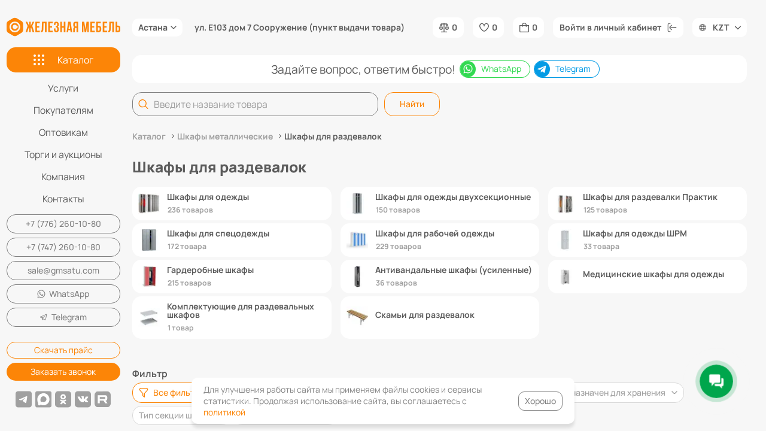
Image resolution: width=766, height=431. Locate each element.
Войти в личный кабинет (610, 27)
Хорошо (540, 400)
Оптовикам (63, 132)
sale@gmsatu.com (63, 270)
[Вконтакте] (83, 399)
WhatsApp (69, 293)
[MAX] (43, 399)
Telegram (69, 317)
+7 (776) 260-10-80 (63, 223)
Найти (412, 104)
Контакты (63, 198)
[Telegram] (24, 399)
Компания (63, 176)
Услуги (63, 88)
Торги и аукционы (63, 154)
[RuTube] (103, 399)
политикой (224, 412)
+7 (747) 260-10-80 (63, 247)
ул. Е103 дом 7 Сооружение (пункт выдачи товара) (299, 27)
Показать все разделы (439, 354)
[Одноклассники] (63, 399)
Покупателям (63, 110)
